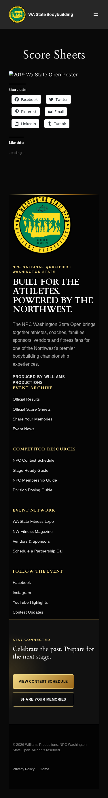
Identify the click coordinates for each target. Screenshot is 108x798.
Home (44, 769)
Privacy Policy (24, 769)
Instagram (22, 592)
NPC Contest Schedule (33, 460)
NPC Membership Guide (35, 480)
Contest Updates (28, 612)
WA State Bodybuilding (50, 14)
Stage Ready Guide (30, 470)
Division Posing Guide (32, 490)
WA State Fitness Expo (33, 521)
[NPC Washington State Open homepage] (42, 224)
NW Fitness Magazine (33, 531)
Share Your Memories (32, 419)
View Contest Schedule (43, 682)
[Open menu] (95, 14)
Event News (23, 429)
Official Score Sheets (32, 409)
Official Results (26, 399)
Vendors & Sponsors (31, 541)
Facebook (22, 582)
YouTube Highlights (30, 602)
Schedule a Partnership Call (38, 551)
